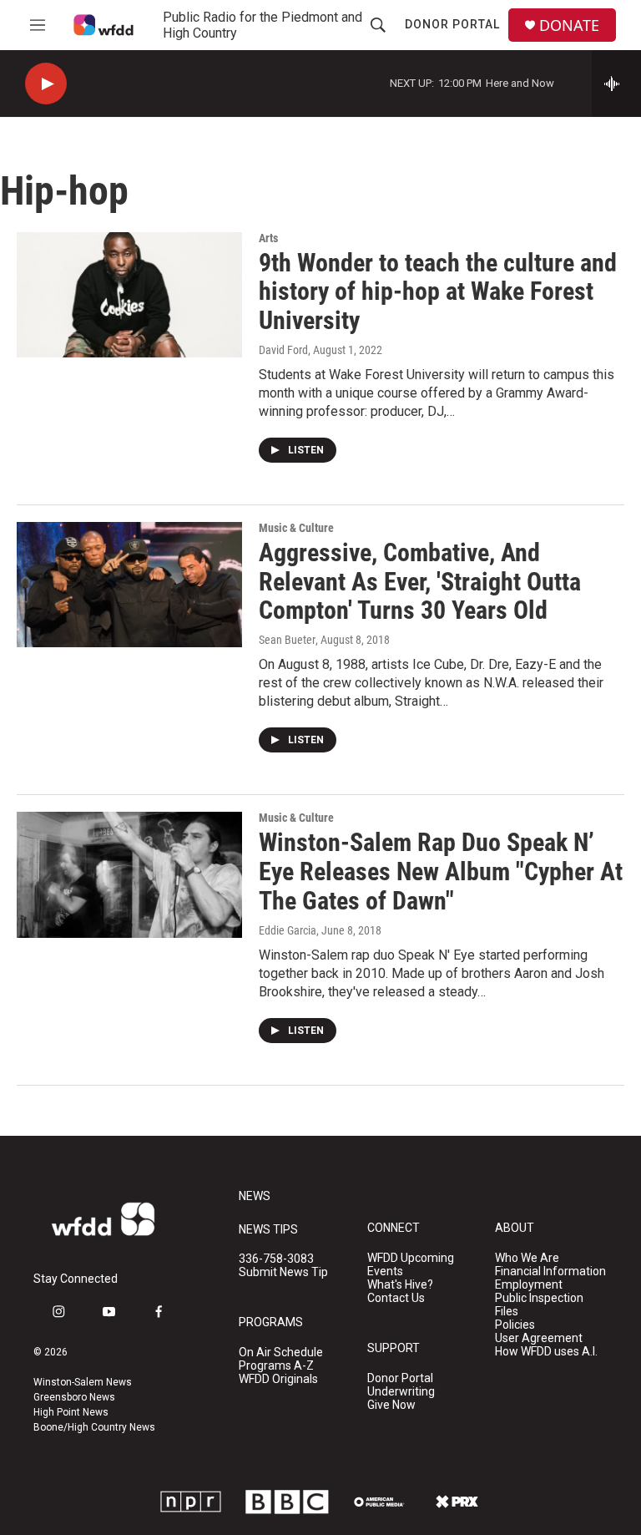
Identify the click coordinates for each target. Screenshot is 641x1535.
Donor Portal (452, 24)
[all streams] (616, 83)
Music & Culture (296, 527)
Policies (515, 1325)
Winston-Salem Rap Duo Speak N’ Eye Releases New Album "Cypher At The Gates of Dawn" (441, 871)
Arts (268, 238)
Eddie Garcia (287, 930)
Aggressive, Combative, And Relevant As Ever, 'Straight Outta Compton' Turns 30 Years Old (420, 582)
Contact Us (396, 1298)
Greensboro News (74, 1397)
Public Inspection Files (539, 1305)
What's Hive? (400, 1285)
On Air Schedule (281, 1352)
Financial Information (550, 1271)
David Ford (283, 350)
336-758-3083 (276, 1259)
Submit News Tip (283, 1272)
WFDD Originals (278, 1379)
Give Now (391, 1405)
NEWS (254, 1196)
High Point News (71, 1412)
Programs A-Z (276, 1366)
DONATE (569, 25)
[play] (46, 84)
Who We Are (527, 1258)
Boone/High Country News (94, 1427)
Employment (529, 1285)
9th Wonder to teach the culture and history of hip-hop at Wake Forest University (438, 292)
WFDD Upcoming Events (410, 1265)
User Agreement (539, 1338)
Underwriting (401, 1392)
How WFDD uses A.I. (546, 1351)
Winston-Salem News (82, 1382)
